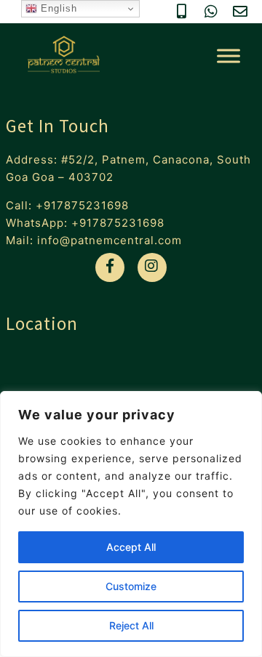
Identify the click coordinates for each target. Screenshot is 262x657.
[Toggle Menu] (228, 56)
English (57, 8)
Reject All (131, 625)
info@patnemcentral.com (109, 240)
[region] (131, 524)
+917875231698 (82, 205)
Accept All (131, 547)
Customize (131, 586)
